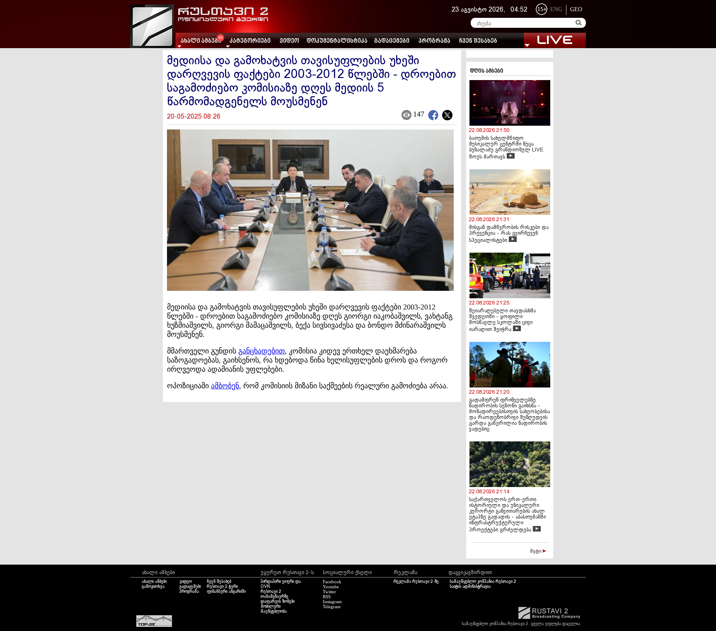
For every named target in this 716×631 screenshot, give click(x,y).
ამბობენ (225, 386)
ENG (556, 9)
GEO (576, 9)
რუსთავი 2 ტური (222, 587)
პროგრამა (434, 41)
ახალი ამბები (154, 582)
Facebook (332, 581)
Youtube (331, 586)
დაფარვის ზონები (278, 601)
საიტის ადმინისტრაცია (470, 587)
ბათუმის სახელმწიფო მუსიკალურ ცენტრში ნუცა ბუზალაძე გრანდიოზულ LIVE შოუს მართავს (506, 148)
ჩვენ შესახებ (478, 41)
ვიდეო (289, 41)
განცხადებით (261, 351)
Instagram (332, 601)
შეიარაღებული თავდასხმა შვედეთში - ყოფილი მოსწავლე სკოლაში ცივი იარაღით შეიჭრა (502, 320)
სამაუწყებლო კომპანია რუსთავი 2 (483, 582)
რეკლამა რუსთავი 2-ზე (416, 582)
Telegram (332, 606)
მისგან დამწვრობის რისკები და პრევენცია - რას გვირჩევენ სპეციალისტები (509, 234)
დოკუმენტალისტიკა (337, 41)
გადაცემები (391, 41)
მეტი (536, 551)
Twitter (329, 591)
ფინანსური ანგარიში (226, 592)
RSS (327, 596)
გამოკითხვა (153, 587)
